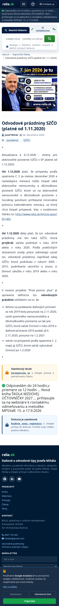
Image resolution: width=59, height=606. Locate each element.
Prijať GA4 (29, 601)
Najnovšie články (21, 54)
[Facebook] (5, 479)
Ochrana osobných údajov (15, 546)
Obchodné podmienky (13, 543)
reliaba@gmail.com (14, 538)
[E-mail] (19, 479)
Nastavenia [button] (15, 594)
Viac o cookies (10, 586)
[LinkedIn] (12, 479)
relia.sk (5, 54)
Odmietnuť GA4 (43, 594)
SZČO (27, 140)
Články (5, 504)
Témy (4, 508)
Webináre (7, 496)
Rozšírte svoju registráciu (26, 423)
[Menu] (24, 4)
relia (8, 4)
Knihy (5, 491)
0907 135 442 (11, 534)
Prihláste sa (48, 4)
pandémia (12, 140)
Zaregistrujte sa (20, 372)
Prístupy (6, 500)
